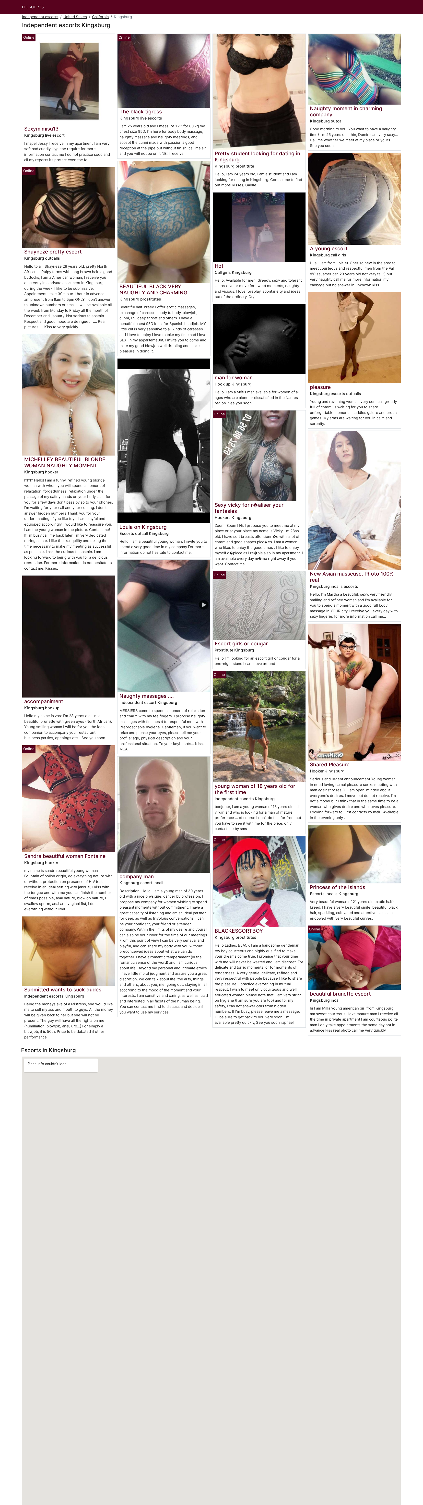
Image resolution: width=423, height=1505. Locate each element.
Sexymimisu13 (41, 129)
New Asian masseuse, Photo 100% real (352, 577)
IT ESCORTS (33, 7)
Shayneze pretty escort (53, 252)
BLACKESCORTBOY (239, 931)
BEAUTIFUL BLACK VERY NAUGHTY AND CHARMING (153, 289)
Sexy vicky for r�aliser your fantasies (249, 508)
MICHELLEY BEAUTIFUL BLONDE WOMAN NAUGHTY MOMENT (65, 462)
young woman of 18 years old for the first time (255, 789)
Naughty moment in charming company (346, 111)
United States (75, 16)
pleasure (320, 387)
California (100, 16)
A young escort (329, 248)
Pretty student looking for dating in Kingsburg (257, 156)
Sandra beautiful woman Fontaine (65, 856)
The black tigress (140, 111)
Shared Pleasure (330, 764)
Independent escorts (40, 16)
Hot (219, 266)
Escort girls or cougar (241, 643)
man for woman (234, 377)
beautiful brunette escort (340, 994)
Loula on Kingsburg (143, 527)
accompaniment (43, 701)
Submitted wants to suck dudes (62, 990)
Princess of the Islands (337, 887)
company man (136, 876)
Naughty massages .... (146, 696)
